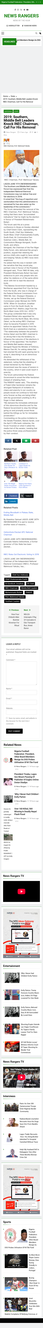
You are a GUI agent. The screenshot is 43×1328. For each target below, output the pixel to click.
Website (9, 708)
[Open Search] (36, 33)
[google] (24, 9)
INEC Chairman (11, 588)
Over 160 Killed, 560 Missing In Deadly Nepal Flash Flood (25, 811)
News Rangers (11, 132)
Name (9, 689)
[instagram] (18, 9)
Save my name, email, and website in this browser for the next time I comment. (21, 721)
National (8, 111)
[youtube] (27, 9)
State (16, 111)
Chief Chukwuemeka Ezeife (16, 579)
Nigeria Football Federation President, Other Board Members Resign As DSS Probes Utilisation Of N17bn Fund (19, 2)
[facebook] (15, 9)
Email (9, 698)
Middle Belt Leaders (29, 588)
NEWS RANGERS (21, 16)
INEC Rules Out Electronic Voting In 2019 (21, 554)
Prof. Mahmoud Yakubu (15, 597)
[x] (21, 9)
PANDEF (29, 592)
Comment (10, 660)
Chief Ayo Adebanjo (20, 575)
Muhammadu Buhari (13, 592)
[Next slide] (40, 2)
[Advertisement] (21, 69)
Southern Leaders (12, 601)
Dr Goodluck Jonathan (14, 584)
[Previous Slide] (36, 2)
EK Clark (30, 584)
